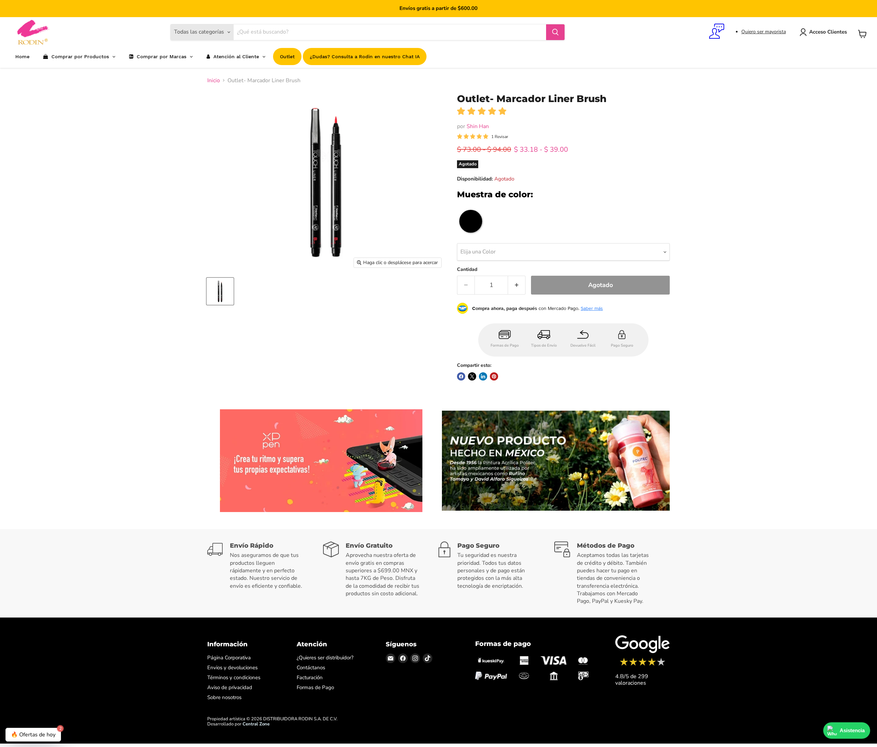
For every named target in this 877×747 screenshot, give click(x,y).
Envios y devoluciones (232, 667)
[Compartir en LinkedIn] (483, 376)
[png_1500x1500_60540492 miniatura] (220, 291)
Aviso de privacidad (229, 687)
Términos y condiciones (233, 677)
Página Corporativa (229, 657)
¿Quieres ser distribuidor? (325, 657)
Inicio (213, 80)
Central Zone (256, 724)
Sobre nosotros (224, 697)
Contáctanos (311, 667)
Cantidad (467, 269)
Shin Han (478, 126)
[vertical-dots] (642, 665)
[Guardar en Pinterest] (494, 376)
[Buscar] (555, 32)
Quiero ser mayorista (763, 31)
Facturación (310, 677)
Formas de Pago (315, 687)
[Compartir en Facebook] (461, 376)
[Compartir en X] (472, 376)
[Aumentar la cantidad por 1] (517, 285)
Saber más (592, 308)
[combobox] (390, 32)
